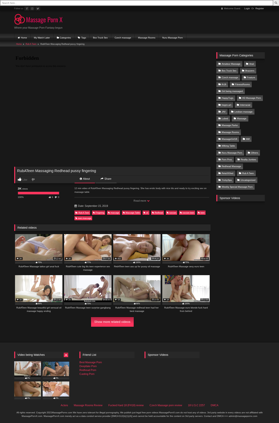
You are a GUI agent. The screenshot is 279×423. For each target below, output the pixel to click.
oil (147, 213)
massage (115, 213)
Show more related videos (112, 321)
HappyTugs (227, 98)
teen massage (84, 218)
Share (107, 178)
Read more (140, 200)
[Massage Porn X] (38, 20)
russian (172, 213)
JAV (224, 111)
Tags (83, 37)
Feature (251, 77)
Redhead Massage (231, 166)
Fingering (100, 213)
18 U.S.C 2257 (196, 405)
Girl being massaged (232, 91)
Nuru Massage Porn (172, 37)
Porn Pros (227, 159)
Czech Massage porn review (166, 405)
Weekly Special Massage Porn (237, 186)
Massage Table (133, 213)
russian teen (188, 213)
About (86, 178)
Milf (248, 139)
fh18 (224, 84)
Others (254, 152)
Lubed (225, 118)
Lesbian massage (243, 111)
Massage (241, 118)
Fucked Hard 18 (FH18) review (126, 405)
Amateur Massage (231, 64)
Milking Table (228, 145)
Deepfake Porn (88, 366)
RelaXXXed (227, 173)
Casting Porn (86, 374)
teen (203, 213)
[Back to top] (269, 413)
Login (247, 8)
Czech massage (123, 37)
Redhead (159, 213)
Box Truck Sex (100, 37)
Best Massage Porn (90, 362)
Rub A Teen (31, 44)
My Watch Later (42, 37)
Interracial (245, 105)
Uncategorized (248, 180)
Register (259, 8)
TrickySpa (227, 180)
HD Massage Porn (251, 98)
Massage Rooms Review (88, 405)
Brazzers (249, 70)
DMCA (214, 405)
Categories (65, 37)
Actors (64, 405)
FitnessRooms (242, 84)
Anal (251, 64)
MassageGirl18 (229, 139)
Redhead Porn (87, 370)
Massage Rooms (146, 37)
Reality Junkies (248, 159)
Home (24, 37)
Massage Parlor (230, 125)
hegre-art (226, 105)
